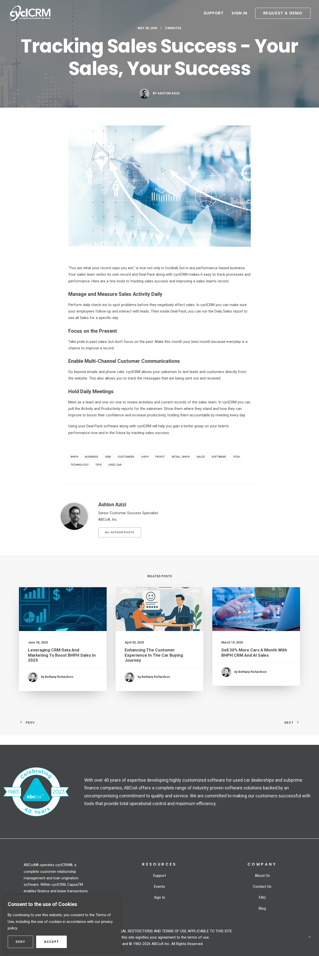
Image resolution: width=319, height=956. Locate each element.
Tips (98, 464)
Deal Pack (178, 311)
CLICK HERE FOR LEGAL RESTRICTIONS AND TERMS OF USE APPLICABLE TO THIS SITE (159, 931)
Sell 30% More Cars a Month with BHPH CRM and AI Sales (254, 652)
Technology (80, 464)
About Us (262, 875)
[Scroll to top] (310, 936)
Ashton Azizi (169, 93)
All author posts (119, 532)
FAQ (262, 897)
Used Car (115, 464)
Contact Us (262, 886)
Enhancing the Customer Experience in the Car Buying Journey (154, 655)
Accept (55, 942)
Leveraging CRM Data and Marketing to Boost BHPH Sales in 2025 (62, 655)
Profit (160, 456)
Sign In (239, 13)
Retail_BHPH (181, 456)
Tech (236, 456)
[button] (281, 13)
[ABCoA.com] (36, 791)
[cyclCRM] (30, 13)
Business (91, 456)
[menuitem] (215, 13)
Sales (201, 456)
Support (214, 13)
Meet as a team (81, 402)
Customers (126, 456)
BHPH (74, 456)
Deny (24, 942)
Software (219, 456)
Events (159, 886)
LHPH (145, 456)
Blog (262, 908)
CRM (108, 456)
